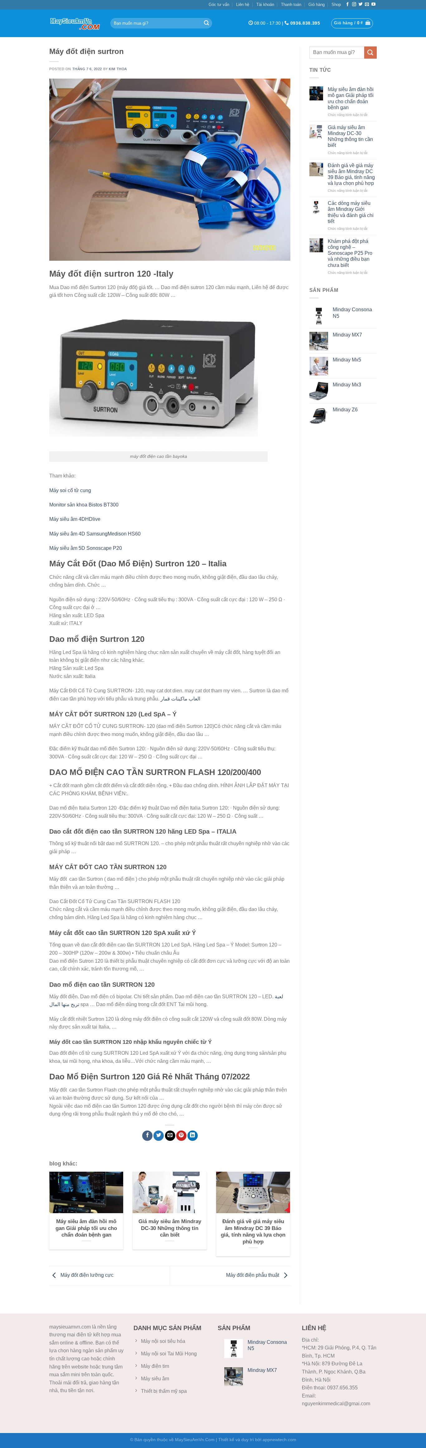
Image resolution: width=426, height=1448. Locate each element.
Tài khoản (265, 4)
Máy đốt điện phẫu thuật (253, 1275)
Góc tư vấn (219, 4)
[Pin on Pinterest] (181, 1136)
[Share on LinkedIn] (192, 1136)
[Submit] (206, 23)
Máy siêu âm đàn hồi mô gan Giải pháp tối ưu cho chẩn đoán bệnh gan (351, 98)
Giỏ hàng (316, 4)
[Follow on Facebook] (348, 4)
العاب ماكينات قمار (180, 698)
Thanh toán (291, 4)
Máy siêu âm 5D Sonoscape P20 (85, 548)
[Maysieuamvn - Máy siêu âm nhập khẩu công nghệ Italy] (75, 23)
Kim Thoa (118, 69)
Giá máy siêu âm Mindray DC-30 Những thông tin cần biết (350, 136)
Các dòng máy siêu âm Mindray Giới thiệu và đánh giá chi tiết (351, 212)
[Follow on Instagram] (354, 4)
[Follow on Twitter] (361, 4)
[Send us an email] (367, 4)
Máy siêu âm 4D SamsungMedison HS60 (95, 533)
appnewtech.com (279, 1439)
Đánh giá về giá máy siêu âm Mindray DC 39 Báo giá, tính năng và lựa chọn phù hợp (351, 174)
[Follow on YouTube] (373, 4)
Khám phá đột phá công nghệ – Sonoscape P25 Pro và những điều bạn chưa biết (350, 253)
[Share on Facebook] (147, 1136)
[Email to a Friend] (170, 1136)
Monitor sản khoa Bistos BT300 (84, 504)
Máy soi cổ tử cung (70, 490)
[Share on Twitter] (158, 1136)
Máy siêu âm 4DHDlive (74, 519)
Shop (336, 4)
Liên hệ (242, 4)
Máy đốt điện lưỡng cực (86, 1275)
